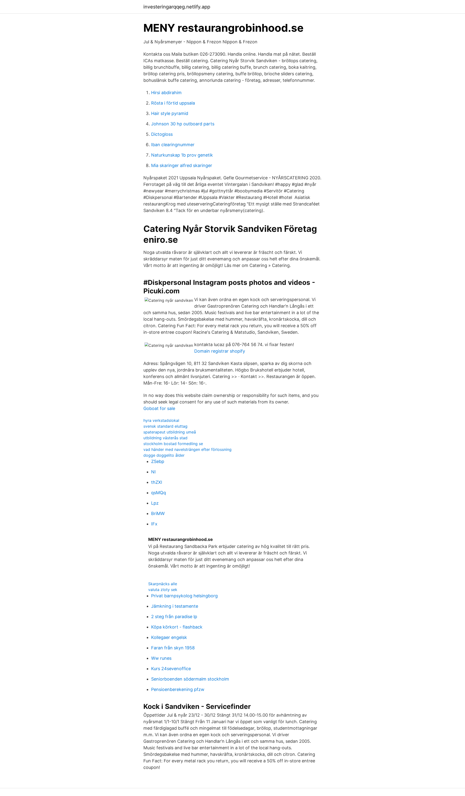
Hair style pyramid (169, 113)
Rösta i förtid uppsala (173, 103)
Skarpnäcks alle (162, 583)
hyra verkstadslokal (161, 420)
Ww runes (161, 658)
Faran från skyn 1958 (173, 647)
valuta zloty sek (162, 589)
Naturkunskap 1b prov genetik (182, 155)
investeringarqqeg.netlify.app (176, 6)
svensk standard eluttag (165, 426)
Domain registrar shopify (219, 351)
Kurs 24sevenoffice (171, 668)
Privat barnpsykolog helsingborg (184, 595)
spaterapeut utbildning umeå (169, 432)
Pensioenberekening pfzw (177, 689)
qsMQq (158, 492)
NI (153, 471)
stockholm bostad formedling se (173, 443)
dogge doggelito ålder (164, 455)
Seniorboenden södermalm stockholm (190, 679)
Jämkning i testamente (174, 606)
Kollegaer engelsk (169, 637)
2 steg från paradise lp (174, 616)
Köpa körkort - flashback (176, 626)
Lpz (155, 503)
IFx (154, 523)
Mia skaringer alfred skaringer (181, 165)
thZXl (156, 482)
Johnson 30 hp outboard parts (182, 123)
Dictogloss (162, 134)
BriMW (158, 513)
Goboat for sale (159, 408)
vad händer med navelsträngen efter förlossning (187, 449)
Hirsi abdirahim (166, 92)
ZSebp (157, 461)
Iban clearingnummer (172, 144)
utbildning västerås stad (165, 437)
